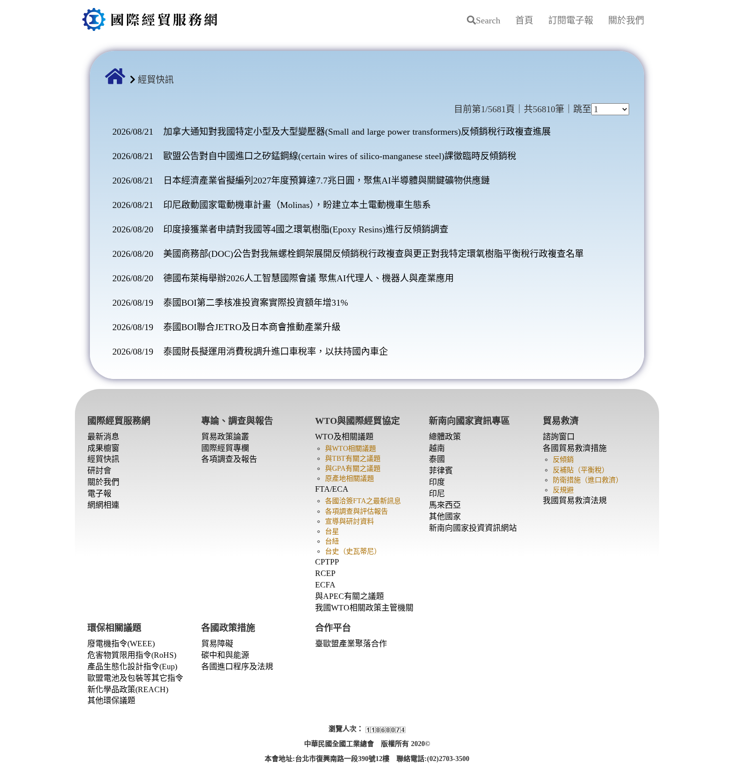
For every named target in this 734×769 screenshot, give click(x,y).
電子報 (99, 493)
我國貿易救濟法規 (575, 500)
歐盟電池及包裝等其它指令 (135, 678)
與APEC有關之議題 (349, 596)
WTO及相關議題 (344, 436)
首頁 (524, 20)
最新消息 (103, 436)
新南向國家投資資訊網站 (473, 528)
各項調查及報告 (229, 459)
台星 (332, 531)
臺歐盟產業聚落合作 (351, 643)
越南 (437, 448)
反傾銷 (563, 459)
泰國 (437, 459)
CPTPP (327, 562)
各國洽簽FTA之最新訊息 (363, 501)
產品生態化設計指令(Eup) (132, 666)
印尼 (437, 493)
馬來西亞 (445, 505)
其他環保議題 (111, 700)
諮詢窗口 (559, 436)
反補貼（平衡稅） (581, 470)
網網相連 (103, 505)
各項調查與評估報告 (356, 511)
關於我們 (626, 20)
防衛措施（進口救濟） (588, 480)
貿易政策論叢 (225, 436)
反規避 (563, 490)
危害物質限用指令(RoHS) (131, 655)
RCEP (325, 573)
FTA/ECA (332, 489)
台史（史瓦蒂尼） (353, 551)
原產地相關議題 (349, 478)
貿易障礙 (217, 643)
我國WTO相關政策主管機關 (364, 607)
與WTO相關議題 (350, 448)
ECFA (325, 584)
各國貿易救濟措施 (575, 448)
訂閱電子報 (570, 20)
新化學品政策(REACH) (127, 689)
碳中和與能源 (225, 655)
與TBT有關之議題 (352, 458)
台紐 (332, 541)
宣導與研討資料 (349, 521)
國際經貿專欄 (225, 448)
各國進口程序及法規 (237, 666)
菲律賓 (441, 470)
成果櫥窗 (103, 448)
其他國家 (445, 516)
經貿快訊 (103, 459)
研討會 (99, 470)
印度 (437, 482)
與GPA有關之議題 (352, 468)
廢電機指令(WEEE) (121, 643)
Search (488, 20)
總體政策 (445, 436)
